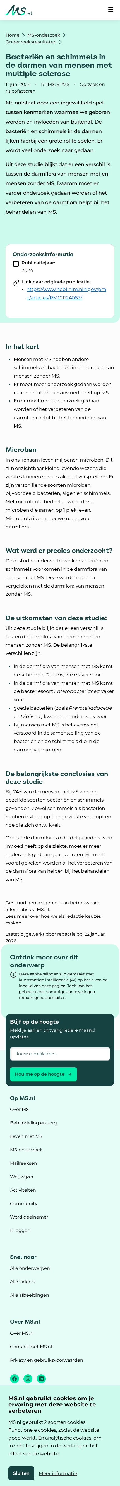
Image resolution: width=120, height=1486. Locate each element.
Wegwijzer (21, 1176)
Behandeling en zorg (33, 1123)
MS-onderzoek (43, 35)
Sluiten (21, 1473)
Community (23, 1203)
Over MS (19, 1109)
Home (13, 35)
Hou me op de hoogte (39, 1074)
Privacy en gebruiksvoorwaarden (46, 1360)
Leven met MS (26, 1136)
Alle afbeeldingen (29, 1295)
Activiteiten (23, 1190)
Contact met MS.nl (31, 1346)
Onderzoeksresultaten (31, 42)
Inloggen (20, 1230)
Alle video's (22, 1281)
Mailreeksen (23, 1163)
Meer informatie (58, 1473)
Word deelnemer (29, 1217)
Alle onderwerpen (30, 1268)
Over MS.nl (22, 1333)
